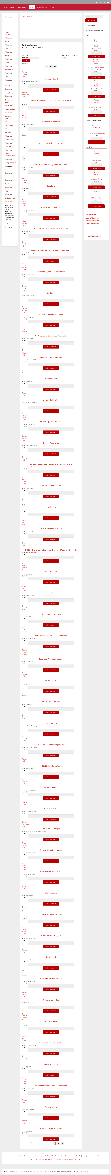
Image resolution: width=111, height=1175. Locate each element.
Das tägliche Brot (96, 88)
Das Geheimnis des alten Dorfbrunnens (51, 229)
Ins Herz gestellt (51, 1064)
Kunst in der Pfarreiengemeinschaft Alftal (51, 164)
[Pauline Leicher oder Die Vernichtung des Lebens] (24, 459)
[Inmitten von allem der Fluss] (24, 309)
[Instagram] (104, 2)
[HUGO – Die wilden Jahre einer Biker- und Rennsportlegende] (24, 545)
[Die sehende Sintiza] (24, 995)
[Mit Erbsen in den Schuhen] (24, 523)
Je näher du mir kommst (51, 207)
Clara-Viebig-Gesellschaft (42, 1156)
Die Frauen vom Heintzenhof (51, 1043)
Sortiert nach (26, 58)
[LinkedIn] (108, 2)
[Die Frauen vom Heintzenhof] (24, 1038)
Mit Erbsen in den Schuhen (51, 528)
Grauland (51, 186)
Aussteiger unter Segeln (51, 936)
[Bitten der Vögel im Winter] (24, 1123)
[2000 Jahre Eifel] (96, 193)
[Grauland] (24, 181)
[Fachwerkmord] (24, 1102)
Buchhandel (77, 1156)
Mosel (7, 41)
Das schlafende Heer (96, 179)
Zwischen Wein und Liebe (51, 357)
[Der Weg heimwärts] (24, 395)
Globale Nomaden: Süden (51, 978)
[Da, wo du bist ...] (24, 804)
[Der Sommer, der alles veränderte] (24, 267)
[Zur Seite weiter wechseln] (50, 66)
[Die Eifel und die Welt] (24, 761)
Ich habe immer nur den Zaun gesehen (51, 1085)
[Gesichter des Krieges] (26, 824)
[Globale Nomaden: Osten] (24, 866)
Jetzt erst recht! (50, 1021)
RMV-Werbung (56, 1156)
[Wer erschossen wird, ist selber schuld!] (24, 631)
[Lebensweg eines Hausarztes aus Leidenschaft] (24, 245)
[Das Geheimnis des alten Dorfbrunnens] (24, 224)
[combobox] (94, 16)
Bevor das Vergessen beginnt (51, 659)
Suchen (92, 20)
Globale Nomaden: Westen (51, 914)
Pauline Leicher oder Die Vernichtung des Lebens (51, 464)
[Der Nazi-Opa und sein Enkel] (24, 416)
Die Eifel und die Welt (51, 766)
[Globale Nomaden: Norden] (24, 845)
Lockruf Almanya (51, 723)
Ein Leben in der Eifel (51, 122)
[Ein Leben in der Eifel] (24, 117)
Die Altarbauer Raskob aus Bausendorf (51, 336)
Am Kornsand (51, 571)
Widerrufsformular (75, 1159)
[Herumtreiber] (24, 675)
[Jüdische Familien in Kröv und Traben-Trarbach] (25, 95)
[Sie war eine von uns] (24, 697)
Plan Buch (13, 1156)
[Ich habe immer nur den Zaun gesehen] (24, 1081)
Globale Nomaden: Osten (51, 871)
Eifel (6, 48)
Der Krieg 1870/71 (51, 787)
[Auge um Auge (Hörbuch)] (96, 128)
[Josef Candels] (96, 155)
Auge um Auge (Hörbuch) (96, 133)
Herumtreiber (51, 680)
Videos (99, 1156)
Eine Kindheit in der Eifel (51, 486)
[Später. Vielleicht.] (24, 74)
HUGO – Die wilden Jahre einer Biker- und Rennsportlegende (51, 550)
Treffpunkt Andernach (96, 107)
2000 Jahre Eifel (96, 198)
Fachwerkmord (51, 1107)
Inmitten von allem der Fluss (51, 314)
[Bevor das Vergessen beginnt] (24, 653)
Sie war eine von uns (51, 702)
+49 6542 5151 (41, 1171)
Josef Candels (96, 160)
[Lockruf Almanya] (24, 718)
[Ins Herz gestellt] (24, 1059)
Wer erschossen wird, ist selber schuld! (51, 635)
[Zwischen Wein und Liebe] (24, 352)
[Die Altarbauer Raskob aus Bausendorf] (24, 331)
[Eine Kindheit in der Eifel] (24, 481)
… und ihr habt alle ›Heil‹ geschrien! (51, 744)
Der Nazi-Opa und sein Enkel (51, 421)
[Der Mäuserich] (24, 502)
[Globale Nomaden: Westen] (24, 909)
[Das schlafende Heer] (96, 174)
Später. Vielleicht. (51, 79)
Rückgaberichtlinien (61, 1159)
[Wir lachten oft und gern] (24, 609)
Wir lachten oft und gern (51, 614)
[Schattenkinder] (24, 952)
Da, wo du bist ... (51, 809)
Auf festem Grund (50, 378)
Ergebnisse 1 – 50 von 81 (70, 55)
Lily (51, 593)
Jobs (70, 1156)
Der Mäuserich (51, 507)
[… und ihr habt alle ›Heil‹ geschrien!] (24, 740)
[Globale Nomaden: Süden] (24, 973)
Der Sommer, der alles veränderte (51, 271)
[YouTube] (100, 2)
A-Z (26, 61)
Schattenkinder (50, 957)
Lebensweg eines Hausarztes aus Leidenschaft (51, 250)
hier (46, 48)
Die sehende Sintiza (51, 1000)
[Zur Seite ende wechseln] (55, 66)
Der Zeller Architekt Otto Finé (50, 143)
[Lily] (24, 588)
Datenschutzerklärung (46, 1159)
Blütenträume (51, 893)
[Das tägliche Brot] (96, 83)
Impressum (33, 1159)
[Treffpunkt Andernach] (96, 102)
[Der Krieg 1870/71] (24, 782)
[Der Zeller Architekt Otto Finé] (24, 138)
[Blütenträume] (24, 888)
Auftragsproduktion (88, 1156)
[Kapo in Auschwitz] (24, 438)
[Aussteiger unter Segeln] (24, 931)
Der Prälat (51, 293)
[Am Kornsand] (24, 566)
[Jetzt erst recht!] (24, 1016)
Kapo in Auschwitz (51, 443)
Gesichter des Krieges (51, 829)
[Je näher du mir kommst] (24, 202)
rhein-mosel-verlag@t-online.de (60, 1171)
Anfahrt (64, 1156)
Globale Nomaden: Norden (51, 850)
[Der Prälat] (24, 288)
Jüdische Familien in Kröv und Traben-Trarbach (51, 100)
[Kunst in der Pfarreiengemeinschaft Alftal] (24, 160)
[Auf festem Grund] (24, 374)
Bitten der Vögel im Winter (51, 1128)
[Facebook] (96, 2)
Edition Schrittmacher (25, 1156)
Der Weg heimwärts (51, 400)
